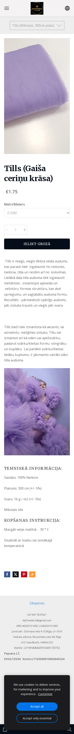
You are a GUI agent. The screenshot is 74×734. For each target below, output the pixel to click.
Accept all (37, 706)
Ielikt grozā (37, 244)
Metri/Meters (14, 204)
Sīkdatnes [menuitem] (37, 603)
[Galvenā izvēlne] (6, 8)
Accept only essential (37, 718)
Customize (45, 694)
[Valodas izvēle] (67, 8)
